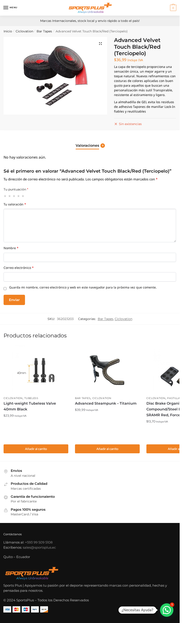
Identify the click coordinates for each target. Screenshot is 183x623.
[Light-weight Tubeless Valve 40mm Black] (36, 369)
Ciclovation (24, 31)
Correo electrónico (19, 268)
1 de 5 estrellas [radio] (5, 196)
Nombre (11, 249)
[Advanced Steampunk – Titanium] (107, 369)
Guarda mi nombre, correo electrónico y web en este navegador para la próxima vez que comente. (83, 288)
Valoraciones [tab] (87, 145)
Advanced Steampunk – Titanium (106, 403)
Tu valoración (15, 205)
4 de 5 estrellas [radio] (18, 196)
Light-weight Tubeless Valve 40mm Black (30, 406)
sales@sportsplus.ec (39, 547)
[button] (100, 43)
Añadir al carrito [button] (36, 449)
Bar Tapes (44, 31)
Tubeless (31, 398)
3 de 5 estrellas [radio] (14, 196)
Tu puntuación (16, 189)
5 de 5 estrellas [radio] (23, 196)
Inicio (8, 31)
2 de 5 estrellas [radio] (9, 196)
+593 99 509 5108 (39, 542)
